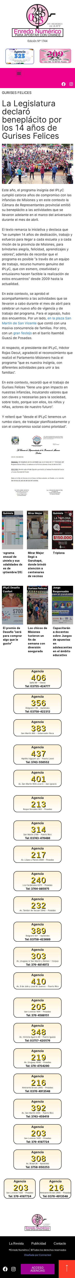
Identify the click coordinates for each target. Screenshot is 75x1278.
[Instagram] (71, 84)
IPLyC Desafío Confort (11, 589)
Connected (45, 1254)
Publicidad (38, 1243)
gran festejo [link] (22, 333)
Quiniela (8, 513)
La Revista (16, 1243)
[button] (19, 73)
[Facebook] (64, 84)
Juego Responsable (61, 589)
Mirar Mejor (35, 513)
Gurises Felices (16, 93)
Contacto (60, 1243)
